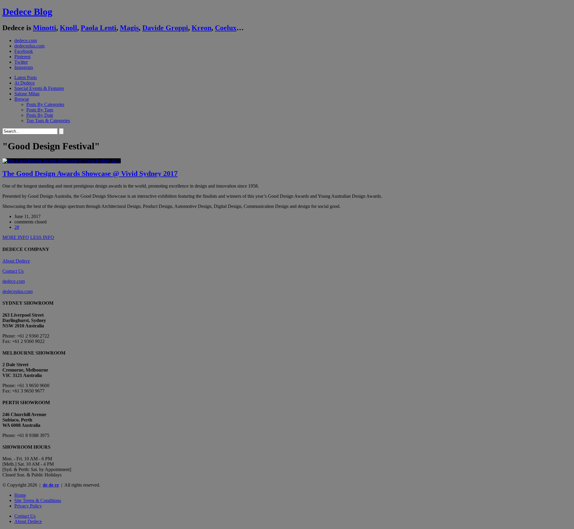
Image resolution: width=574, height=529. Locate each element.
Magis (129, 28)
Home (20, 495)
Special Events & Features (39, 88)
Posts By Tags (39, 109)
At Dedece (24, 82)
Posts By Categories (45, 104)
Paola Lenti (98, 28)
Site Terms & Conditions (37, 500)
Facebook (23, 51)
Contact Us (13, 271)
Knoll (68, 28)
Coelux (225, 28)
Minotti (44, 28)
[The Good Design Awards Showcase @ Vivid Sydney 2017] (61, 160)
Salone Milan (26, 93)
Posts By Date (39, 115)
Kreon (201, 28)
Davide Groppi (165, 28)
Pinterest (22, 56)
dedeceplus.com (29, 45)
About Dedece (16, 260)
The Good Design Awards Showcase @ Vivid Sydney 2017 (90, 173)
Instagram (23, 67)
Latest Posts (25, 77)
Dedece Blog (27, 11)
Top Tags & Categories (48, 120)
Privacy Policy (28, 505)
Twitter (21, 62)
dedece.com (25, 40)
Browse (21, 99)
